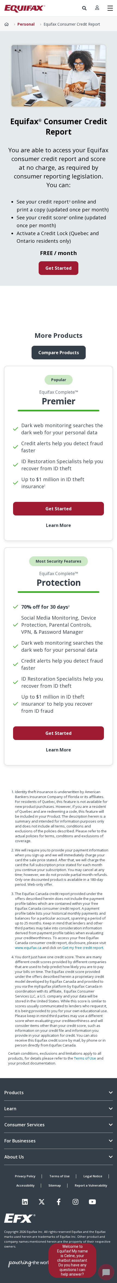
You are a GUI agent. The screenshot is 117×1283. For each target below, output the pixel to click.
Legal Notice (93, 1176)
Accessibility (25, 1185)
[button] (84, 8)
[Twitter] (41, 1202)
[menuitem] (84, 8)
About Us (14, 1157)
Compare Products (58, 353)
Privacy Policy (25, 1176)
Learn (10, 1109)
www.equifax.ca (28, 947)
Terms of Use (85, 1058)
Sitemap (54, 1185)
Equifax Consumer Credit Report (72, 24)
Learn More (58, 525)
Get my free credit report (82, 947)
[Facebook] (59, 1202)
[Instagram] (75, 1202)
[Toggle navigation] (110, 8)
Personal (26, 24)
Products (14, 1093)
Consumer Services (24, 1125)
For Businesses (20, 1141)
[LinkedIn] (25, 1202)
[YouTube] (92, 1202)
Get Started (58, 268)
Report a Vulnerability (91, 1185)
